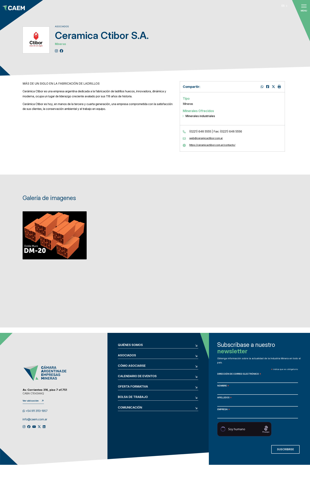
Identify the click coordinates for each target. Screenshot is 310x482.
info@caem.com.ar (35, 419)
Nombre (223, 386)
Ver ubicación (31, 400)
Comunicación (130, 407)
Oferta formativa (133, 386)
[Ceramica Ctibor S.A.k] (268, 86)
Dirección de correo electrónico (239, 374)
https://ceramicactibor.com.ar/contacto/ (212, 145)
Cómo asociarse (132, 365)
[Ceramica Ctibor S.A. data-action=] (262, 86)
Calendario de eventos (137, 376)
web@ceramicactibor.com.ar (206, 138)
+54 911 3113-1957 (36, 411)
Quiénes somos (130, 345)
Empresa (223, 409)
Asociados (127, 355)
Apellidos (224, 398)
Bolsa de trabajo (133, 397)
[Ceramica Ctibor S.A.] (274, 86)
